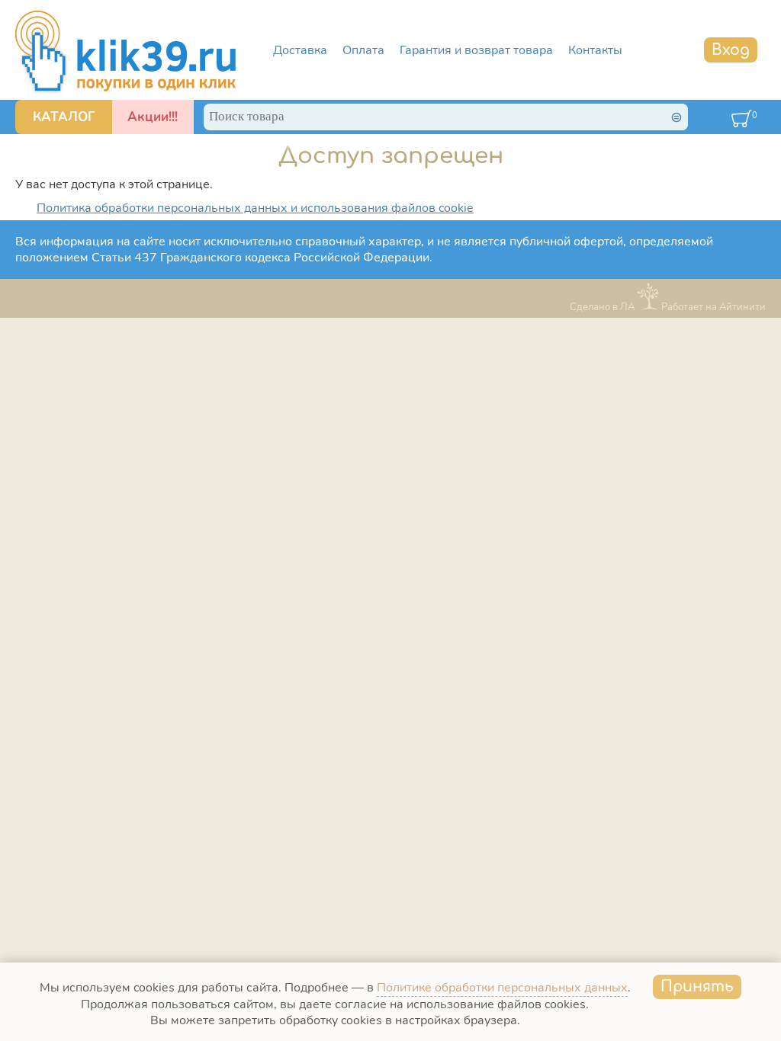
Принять (697, 987)
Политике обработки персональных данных (502, 987)
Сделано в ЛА (602, 307)
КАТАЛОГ (64, 117)
